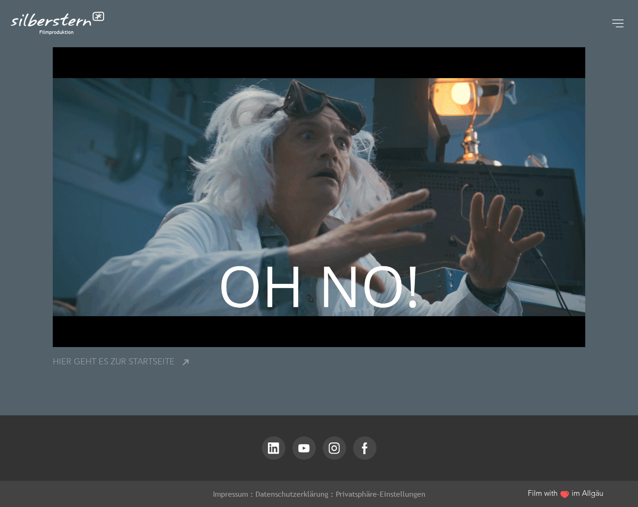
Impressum (230, 494)
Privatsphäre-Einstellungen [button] (380, 494)
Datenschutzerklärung (291, 494)
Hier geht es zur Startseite (114, 362)
